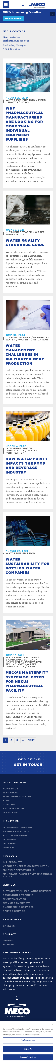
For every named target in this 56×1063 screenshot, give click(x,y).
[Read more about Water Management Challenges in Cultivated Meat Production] (28, 315)
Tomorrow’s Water (17, 797)
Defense (9, 847)
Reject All (28, 1049)
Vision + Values (14, 809)
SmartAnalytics (14, 899)
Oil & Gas (9, 843)
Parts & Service (14, 911)
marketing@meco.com (16, 41)
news (25, 102)
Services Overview (16, 903)
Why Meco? (11, 793)
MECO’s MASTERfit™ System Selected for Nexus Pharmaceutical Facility (27, 681)
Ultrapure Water (19, 232)
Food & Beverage (15, 835)
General (9, 940)
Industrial (10, 839)
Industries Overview (18, 827)
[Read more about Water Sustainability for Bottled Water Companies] (28, 531)
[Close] (52, 1025)
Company (9, 805)
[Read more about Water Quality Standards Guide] (28, 209)
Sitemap (8, 944)
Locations (10, 813)
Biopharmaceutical (17, 831)
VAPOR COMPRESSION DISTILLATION (26, 866)
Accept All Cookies (28, 1057)
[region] (28, 1042)
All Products (12, 862)
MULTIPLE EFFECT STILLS (19, 870)
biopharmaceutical (20, 660)
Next (31, 740)
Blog (6, 801)
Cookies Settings (28, 1040)
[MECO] (33, 4)
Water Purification (20, 100)
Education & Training (18, 895)
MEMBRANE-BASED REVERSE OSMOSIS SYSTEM (27, 875)
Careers (9, 926)
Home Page (10, 789)
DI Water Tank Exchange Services (27, 891)
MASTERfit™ (14, 662)
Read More (13, 18)
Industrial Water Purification (19, 449)
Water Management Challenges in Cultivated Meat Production (25, 354)
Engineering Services (18, 907)
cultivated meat (18, 337)
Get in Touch (28, 765)
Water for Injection (21, 657)
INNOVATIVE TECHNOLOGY (24, 663)
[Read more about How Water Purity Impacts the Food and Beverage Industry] (28, 426)
